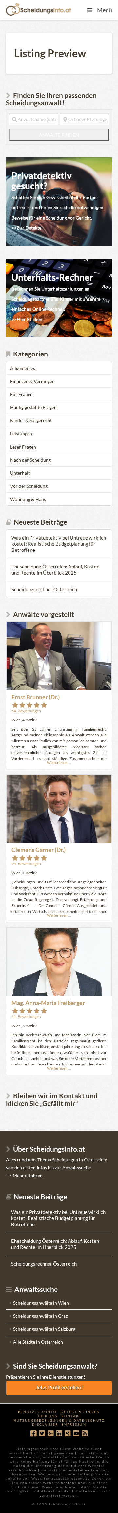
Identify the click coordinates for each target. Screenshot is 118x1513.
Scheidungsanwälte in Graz (40, 1316)
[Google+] (50, 1433)
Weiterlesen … (59, 762)
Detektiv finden (80, 1412)
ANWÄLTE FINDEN (74, 135)
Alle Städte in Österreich (38, 1342)
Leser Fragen (23, 447)
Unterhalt (20, 473)
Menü (104, 10)
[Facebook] (33, 1433)
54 (26, 710)
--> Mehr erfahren (24, 1175)
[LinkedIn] (59, 1433)
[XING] (67, 1433)
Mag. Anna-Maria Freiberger (48, 1002)
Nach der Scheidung (30, 460)
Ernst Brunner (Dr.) (35, 696)
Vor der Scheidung (29, 486)
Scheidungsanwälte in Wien (41, 1303)
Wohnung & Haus (28, 499)
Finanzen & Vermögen (32, 381)
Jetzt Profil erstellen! (59, 1387)
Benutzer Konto (37, 1412)
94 (26, 863)
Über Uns (47, 1416)
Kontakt (71, 1416)
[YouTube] (76, 1433)
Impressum (74, 1424)
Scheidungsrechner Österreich (44, 589)
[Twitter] (42, 1433)
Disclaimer (45, 1424)
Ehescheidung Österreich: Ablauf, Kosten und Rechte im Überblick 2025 (55, 570)
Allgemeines (22, 368)
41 (26, 1016)
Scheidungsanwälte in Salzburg (44, 1329)
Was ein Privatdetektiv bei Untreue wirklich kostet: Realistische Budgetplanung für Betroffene (58, 544)
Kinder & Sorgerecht (31, 420)
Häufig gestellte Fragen (33, 407)
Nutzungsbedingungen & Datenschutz (59, 1420)
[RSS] (85, 1433)
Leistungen (21, 433)
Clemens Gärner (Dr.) (38, 849)
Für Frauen (21, 394)
